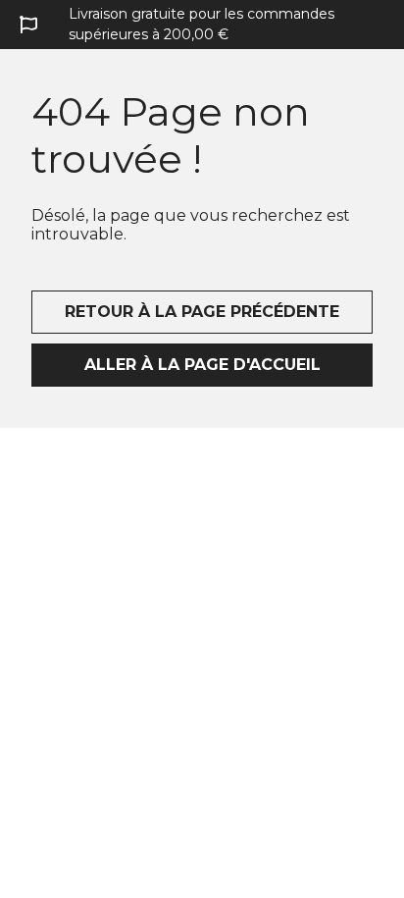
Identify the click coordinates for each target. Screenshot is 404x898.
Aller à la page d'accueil (202, 364)
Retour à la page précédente (202, 311)
